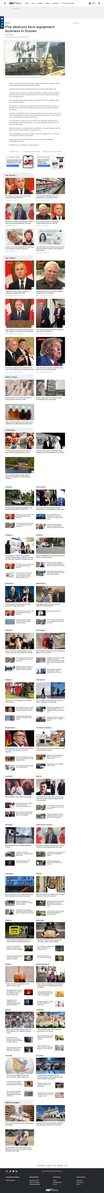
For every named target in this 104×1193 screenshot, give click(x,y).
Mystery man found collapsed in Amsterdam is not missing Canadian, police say (19, 247)
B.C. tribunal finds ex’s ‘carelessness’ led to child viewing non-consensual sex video (55, 517)
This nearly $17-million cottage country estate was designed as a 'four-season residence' (17, 476)
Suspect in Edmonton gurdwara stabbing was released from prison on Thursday (49, 1124)
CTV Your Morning (68, 3)
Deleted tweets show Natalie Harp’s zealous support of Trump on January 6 (50, 895)
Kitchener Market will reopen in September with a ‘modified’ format (56, 719)
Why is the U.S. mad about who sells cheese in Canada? (19, 1124)
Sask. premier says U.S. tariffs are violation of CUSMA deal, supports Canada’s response (24, 709)
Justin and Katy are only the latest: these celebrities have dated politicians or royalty (50, 451)
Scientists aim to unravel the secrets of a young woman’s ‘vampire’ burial (18, 398)
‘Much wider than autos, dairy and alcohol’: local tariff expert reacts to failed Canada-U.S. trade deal (50, 798)
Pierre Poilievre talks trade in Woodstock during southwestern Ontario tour (24, 805)
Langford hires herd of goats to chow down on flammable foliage (56, 854)
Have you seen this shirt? (54, 611)
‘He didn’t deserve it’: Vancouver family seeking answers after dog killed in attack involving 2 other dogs (18, 1149)
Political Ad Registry (34, 1184)
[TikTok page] (10, 1171)
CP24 (54, 1180)
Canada (40, 3)
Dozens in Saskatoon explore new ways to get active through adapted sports (25, 758)
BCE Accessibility (10, 1180)
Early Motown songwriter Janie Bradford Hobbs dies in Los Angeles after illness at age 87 (50, 985)
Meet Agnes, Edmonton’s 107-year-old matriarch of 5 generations (48, 605)
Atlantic (7, 23)
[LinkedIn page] (17, 1171)
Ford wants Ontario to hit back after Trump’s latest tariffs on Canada (47, 222)
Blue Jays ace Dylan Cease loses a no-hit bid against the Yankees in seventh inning (18, 1031)
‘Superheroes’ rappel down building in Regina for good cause (24, 717)
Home (27, 3)
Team (65, 1165)
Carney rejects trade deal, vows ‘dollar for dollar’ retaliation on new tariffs (54, 671)
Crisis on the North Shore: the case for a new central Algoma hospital (50, 749)
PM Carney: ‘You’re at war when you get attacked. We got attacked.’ (18, 196)
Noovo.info (79, 1180)
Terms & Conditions (34, 1182)
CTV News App (41, 1165)
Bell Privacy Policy (34, 1180)
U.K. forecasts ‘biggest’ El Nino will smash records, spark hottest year (17, 1076)
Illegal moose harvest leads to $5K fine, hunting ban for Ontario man (55, 757)
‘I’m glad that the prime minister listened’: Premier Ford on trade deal (49, 292)
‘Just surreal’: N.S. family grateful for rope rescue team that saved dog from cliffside (18, 651)
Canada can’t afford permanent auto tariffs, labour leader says (24, 854)
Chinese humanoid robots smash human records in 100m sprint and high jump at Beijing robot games (50, 1077)
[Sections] (4, 3)
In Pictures (55, 3)
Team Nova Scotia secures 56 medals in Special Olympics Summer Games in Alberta (24, 668)
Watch (48, 3)
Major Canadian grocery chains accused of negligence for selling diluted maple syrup (19, 423)
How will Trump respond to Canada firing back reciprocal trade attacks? (49, 368)
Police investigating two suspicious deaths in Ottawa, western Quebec (50, 556)
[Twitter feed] (7, 1171)
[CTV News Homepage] (15, 3)
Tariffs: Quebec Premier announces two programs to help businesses (18, 605)
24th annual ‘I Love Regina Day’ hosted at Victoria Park (18, 701)
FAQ (54, 1165)
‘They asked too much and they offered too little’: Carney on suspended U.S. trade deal (19, 330)
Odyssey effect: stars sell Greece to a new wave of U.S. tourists (49, 1030)
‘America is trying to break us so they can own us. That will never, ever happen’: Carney (19, 368)
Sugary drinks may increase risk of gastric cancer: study (17, 984)
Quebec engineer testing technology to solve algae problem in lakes (23, 621)
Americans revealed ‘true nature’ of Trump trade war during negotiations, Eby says (19, 222)
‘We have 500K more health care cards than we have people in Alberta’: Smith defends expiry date (50, 248)
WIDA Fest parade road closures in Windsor (22, 861)
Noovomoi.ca (80, 1182)
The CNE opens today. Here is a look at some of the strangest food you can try (18, 451)
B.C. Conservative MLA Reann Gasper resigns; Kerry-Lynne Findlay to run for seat (50, 508)
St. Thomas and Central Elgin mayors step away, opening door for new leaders (24, 813)
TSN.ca (55, 1184)
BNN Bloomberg (57, 1182)
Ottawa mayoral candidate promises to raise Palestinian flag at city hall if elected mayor (56, 564)
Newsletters (60, 1165)
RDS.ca (78, 1184)
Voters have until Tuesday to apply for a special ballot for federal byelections (19, 940)
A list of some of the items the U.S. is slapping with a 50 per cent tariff (47, 196)
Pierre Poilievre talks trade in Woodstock (18, 797)
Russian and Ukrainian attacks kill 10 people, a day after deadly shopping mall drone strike (56, 903)
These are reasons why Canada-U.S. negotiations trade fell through (17, 292)
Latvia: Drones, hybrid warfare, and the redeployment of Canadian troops (55, 913)
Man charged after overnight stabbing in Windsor (18, 846)
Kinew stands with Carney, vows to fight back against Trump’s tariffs (50, 651)
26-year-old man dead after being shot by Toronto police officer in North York (18, 508)
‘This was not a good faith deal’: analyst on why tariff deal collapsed (50, 330)
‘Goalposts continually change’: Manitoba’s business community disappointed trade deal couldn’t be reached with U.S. (56, 660)
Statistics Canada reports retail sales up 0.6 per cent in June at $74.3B (49, 940)
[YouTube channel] (13, 1171)
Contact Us (49, 1165)
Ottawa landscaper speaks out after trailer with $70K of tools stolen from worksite (56, 573)
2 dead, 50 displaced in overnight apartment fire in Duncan (54, 862)
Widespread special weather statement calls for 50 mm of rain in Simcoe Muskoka (55, 816)
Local (33, 3)
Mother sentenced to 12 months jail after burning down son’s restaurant (49, 398)
